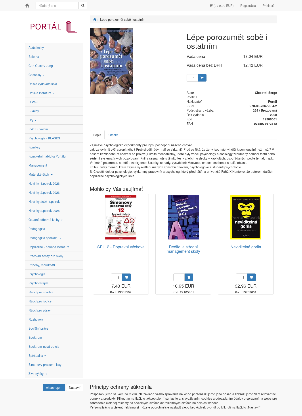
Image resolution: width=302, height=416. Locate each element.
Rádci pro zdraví (40, 310)
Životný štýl (37, 373)
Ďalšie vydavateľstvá (43, 84)
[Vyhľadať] (82, 5)
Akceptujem (54, 387)
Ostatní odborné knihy (44, 219)
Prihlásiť (268, 5)
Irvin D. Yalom (38, 129)
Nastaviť (74, 387)
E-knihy (34, 111)
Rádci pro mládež (41, 292)
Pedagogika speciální (44, 238)
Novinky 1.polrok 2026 (44, 183)
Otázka (114, 135)
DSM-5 (33, 102)
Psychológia (37, 274)
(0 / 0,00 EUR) (223, 5)
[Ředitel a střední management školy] (183, 217)
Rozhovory (36, 319)
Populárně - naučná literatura (49, 247)
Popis (97, 135)
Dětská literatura (40, 93)
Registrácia (248, 5)
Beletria (34, 56)
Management (38, 165)
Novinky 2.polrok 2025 (44, 210)
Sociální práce (38, 328)
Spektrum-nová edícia (44, 346)
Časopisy (35, 74)
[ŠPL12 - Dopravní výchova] (120, 217)
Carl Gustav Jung (41, 65)
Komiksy (34, 147)
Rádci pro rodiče (40, 301)
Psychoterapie (38, 283)
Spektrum (35, 337)
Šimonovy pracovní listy (45, 364)
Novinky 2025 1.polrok (44, 201)
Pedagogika (37, 228)
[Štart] (94, 19)
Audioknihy (36, 47)
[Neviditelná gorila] (245, 217)
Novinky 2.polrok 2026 (44, 192)
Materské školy (39, 174)
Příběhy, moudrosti (42, 265)
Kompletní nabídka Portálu (47, 156)
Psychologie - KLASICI (44, 138)
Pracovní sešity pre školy (46, 256)
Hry (31, 120)
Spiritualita (36, 355)
